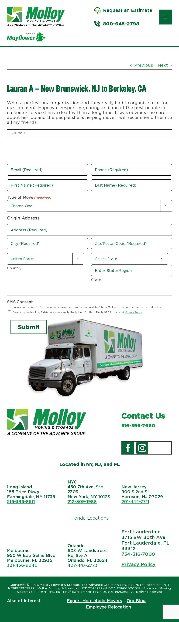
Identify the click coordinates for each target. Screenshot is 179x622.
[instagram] (142, 448)
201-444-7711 (135, 501)
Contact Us (143, 415)
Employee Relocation (108, 607)
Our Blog (136, 600)
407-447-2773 (83, 565)
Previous (143, 65)
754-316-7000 (138, 554)
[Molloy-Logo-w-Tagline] (36, 9)
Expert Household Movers (94, 600)
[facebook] (128, 448)
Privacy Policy (138, 564)
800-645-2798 (121, 24)
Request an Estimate (127, 10)
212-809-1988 (82, 501)
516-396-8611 (21, 501)
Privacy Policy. (133, 312)
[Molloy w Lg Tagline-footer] (46, 410)
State (96, 280)
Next (163, 65)
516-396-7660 (138, 425)
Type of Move (29, 197)
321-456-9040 (22, 565)
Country (14, 268)
